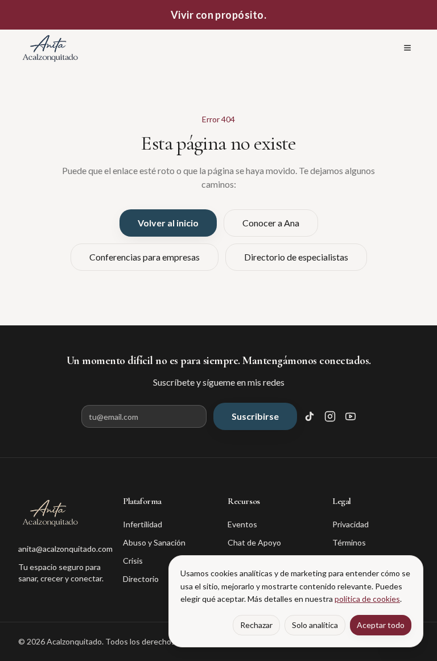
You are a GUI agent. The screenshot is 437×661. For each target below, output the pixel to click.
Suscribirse (255, 416)
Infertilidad (142, 524)
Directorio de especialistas (296, 256)
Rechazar (256, 625)
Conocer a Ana (270, 222)
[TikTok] (309, 416)
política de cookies (367, 599)
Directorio (141, 579)
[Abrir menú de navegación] (407, 47)
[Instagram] (330, 416)
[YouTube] (350, 416)
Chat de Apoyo (254, 542)
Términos (349, 542)
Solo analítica (315, 625)
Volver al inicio (168, 222)
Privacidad (350, 524)
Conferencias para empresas (144, 256)
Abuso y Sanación (154, 542)
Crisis (133, 560)
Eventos (242, 524)
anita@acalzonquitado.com (61, 548)
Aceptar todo (381, 625)
